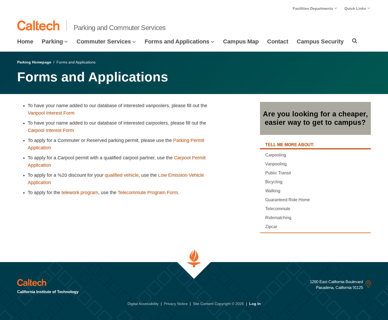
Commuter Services (104, 41)
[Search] (354, 40)
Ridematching (278, 217)
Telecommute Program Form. (148, 192)
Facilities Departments (313, 8)
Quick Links (355, 8)
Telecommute (277, 208)
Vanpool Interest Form (51, 113)
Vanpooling (276, 164)
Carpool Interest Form (51, 130)
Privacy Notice (176, 304)
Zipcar (271, 226)
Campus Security (320, 41)
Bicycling (273, 182)
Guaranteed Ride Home (287, 200)
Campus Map (241, 41)
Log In (255, 304)
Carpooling (275, 155)
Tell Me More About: (289, 144)
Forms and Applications (177, 41)
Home (25, 41)
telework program (79, 192)
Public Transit (278, 173)
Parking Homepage (34, 62)
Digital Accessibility (143, 304)
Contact (277, 41)
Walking (272, 191)
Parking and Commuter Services (120, 28)
